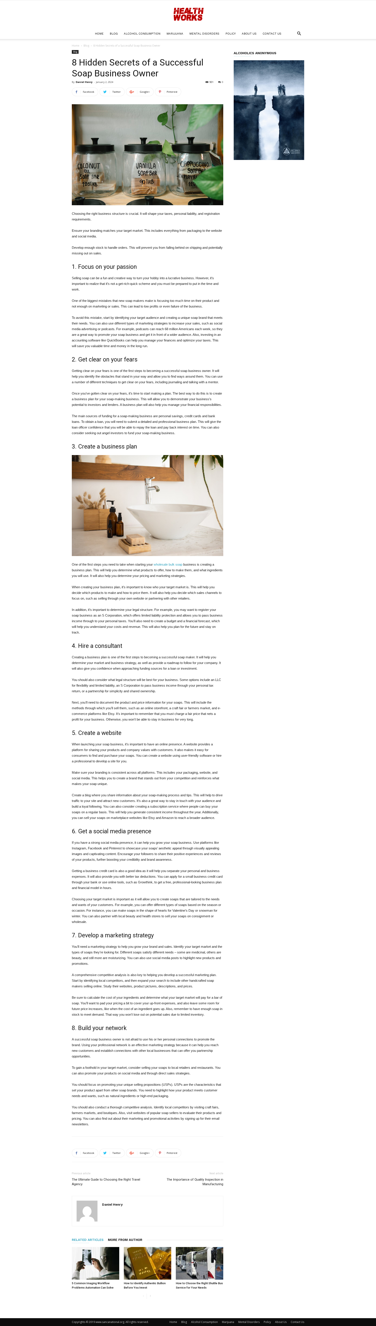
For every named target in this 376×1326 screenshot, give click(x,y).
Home (99, 33)
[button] (299, 34)
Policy (230, 33)
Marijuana (174, 33)
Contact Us (272, 33)
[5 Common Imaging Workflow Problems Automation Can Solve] (95, 1263)
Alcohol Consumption (142, 33)
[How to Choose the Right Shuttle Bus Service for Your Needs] (199, 1263)
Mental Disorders (204, 33)
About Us (249, 33)
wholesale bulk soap (168, 564)
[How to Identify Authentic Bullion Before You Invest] (147, 1263)
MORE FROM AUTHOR (125, 1240)
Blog (114, 33)
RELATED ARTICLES (88, 1240)
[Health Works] (188, 15)
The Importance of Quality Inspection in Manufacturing (195, 1182)
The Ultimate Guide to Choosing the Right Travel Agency (106, 1182)
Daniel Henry (84, 82)
